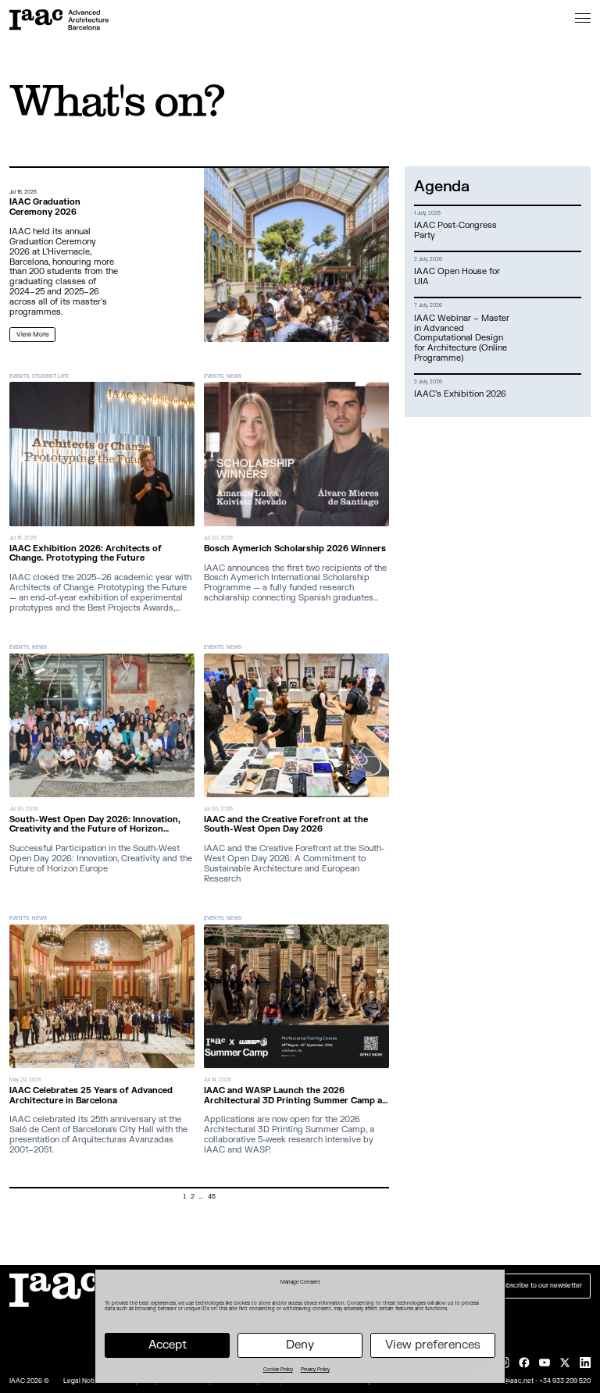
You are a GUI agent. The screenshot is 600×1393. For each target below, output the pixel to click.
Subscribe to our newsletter (540, 1285)
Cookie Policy (278, 1369)
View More (32, 334)
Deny (300, 1345)
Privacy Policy (315, 1369)
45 (212, 1197)
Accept (167, 1345)
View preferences (432, 1345)
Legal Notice (82, 1381)
